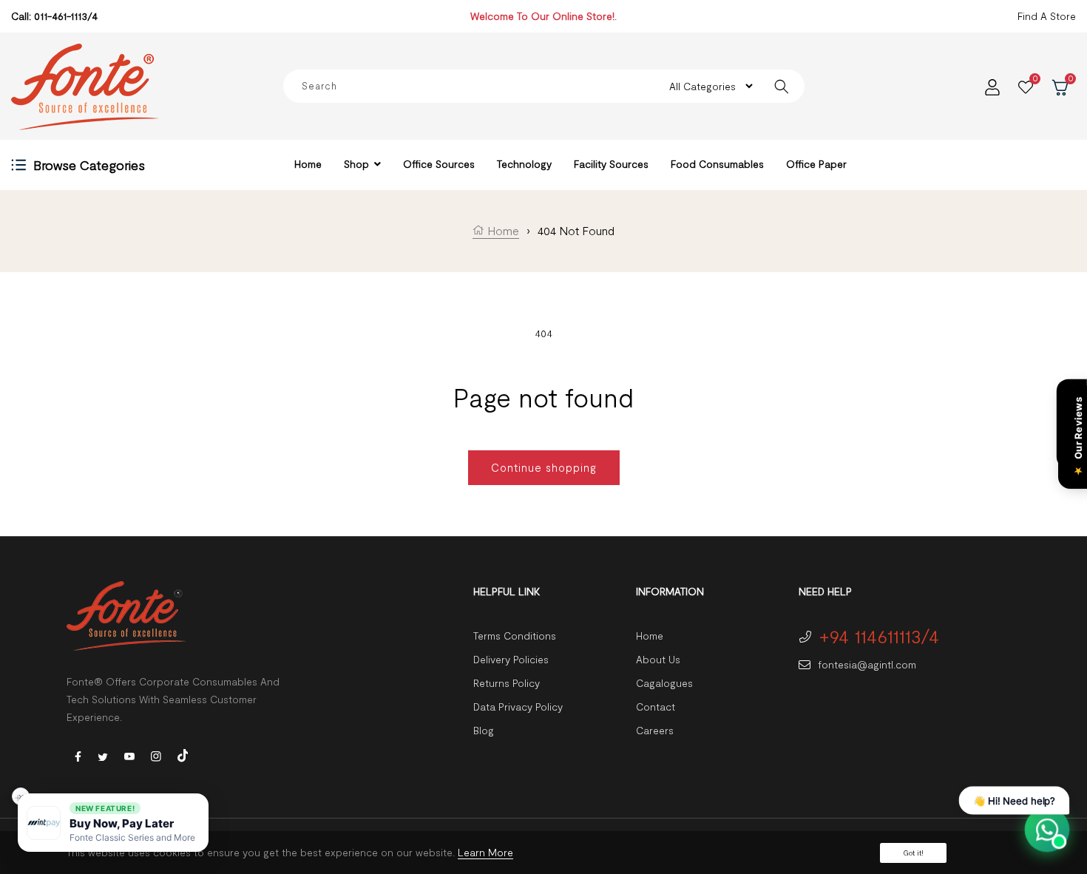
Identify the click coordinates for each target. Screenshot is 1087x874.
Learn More (485, 852)
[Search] (782, 86)
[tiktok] (182, 754)
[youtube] (129, 755)
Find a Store (1046, 16)
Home (501, 230)
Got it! (913, 852)
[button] (113, 822)
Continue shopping (544, 467)
